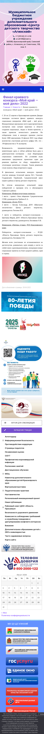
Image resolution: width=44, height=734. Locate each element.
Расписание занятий (14, 466)
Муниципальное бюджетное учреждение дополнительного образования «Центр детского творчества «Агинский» (22, 21)
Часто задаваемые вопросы (18, 536)
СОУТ (7, 456)
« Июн (4, 613)
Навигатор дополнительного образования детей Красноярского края (21, 480)
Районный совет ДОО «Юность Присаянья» (19, 507)
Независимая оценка (14, 452)
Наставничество (12, 494)
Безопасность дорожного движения (21, 512)
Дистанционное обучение (17, 470)
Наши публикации (13, 502)
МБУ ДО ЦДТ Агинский (18, 624)
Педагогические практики (17, 491)
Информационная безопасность (19, 440)
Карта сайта (10, 540)
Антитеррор (10, 436)
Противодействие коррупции (18, 444)
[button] (3, 89)
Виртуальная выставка (15, 487)
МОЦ (7, 474)
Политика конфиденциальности (15, 615)
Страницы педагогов (14, 448)
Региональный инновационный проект (22, 498)
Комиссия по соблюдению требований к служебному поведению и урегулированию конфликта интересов (23, 519)
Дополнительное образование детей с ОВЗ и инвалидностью (22, 530)
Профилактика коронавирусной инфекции (19, 460)
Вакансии (9, 525)
